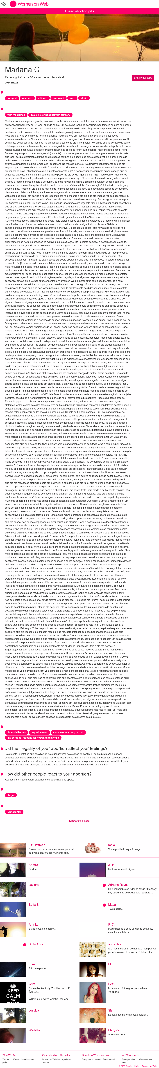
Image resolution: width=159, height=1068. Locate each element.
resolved (27, 98)
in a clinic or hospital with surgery (50, 115)
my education (40, 732)
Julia (111, 864)
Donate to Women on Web (96, 1055)
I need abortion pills (79, 10)
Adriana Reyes (118, 884)
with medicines (16, 115)
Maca (112, 904)
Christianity (14, 812)
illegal (10, 795)
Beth (111, 984)
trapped (12, 98)
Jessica (34, 1010)
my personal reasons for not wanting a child (33, 737)
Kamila (33, 864)
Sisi (110, 1010)
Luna (32, 964)
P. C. (111, 924)
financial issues (16, 732)
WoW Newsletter (131, 1055)
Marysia (113, 1030)
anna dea (114, 944)
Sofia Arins (36, 944)
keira (32, 984)
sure (72, 98)
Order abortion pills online (56, 1055)
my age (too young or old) (68, 732)
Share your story (143, 77)
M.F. (111, 964)
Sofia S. (34, 904)
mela (111, 845)
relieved (42, 98)
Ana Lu (34, 924)
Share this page (81, 821)
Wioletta (34, 1030)
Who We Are (9, 1055)
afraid (84, 98)
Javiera (34, 884)
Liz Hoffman (37, 845)
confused (58, 98)
